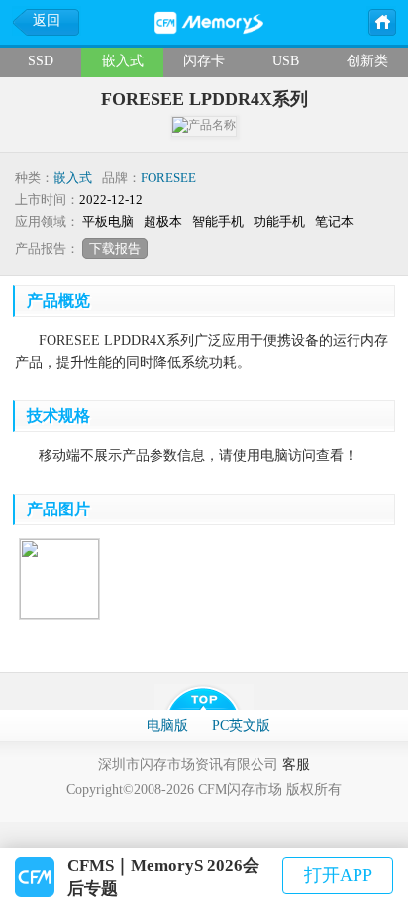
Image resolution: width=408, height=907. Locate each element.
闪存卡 (204, 61)
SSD (40, 61)
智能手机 (218, 221)
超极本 (163, 221)
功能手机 (279, 221)
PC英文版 (241, 725)
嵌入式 (123, 61)
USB (285, 61)
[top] (204, 696)
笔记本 (334, 221)
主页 (381, 21)
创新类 (367, 61)
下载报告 (115, 248)
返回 (46, 20)
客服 (296, 764)
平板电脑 (108, 221)
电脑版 (167, 725)
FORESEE (168, 177)
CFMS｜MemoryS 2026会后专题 (163, 877)
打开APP (338, 875)
